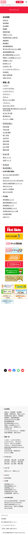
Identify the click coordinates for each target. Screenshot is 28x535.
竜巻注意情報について (10, 208)
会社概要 (6, 26)
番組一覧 (6, 82)
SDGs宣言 (6, 178)
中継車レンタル (7, 61)
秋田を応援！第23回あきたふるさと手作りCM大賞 (14, 109)
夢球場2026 (6, 116)
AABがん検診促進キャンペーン (12, 183)
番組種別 (6, 43)
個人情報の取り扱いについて (9, 522)
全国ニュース (7, 160)
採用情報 (6, 23)
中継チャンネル (7, 35)
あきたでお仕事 (8, 192)
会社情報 (6, 17)
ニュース (6, 154)
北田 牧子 (6, 138)
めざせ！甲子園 (7, 113)
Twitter (5, 370)
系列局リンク (7, 64)
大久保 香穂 (7, 132)
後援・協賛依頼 (7, 75)
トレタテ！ (6, 86)
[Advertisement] (14, 321)
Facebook (14, 370)
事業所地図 (6, 32)
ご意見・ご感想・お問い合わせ (9, 528)
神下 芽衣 (6, 135)
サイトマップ (4, 515)
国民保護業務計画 (8, 52)
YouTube (22, 370)
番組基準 (6, 40)
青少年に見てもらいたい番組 (12, 49)
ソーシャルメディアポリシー (11, 69)
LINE (18, 370)
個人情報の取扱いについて (11, 55)
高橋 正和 (6, 144)
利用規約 (6, 72)
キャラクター (7, 168)
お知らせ (5, 20)
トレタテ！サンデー (8, 91)
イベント (6, 164)
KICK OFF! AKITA (9, 106)
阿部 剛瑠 (6, 127)
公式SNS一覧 (7, 66)
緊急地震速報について (10, 203)
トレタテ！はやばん (8, 88)
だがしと (5, 97)
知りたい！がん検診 (9, 100)
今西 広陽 (6, 130)
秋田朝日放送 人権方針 (10, 38)
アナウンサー (7, 123)
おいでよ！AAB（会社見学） (11, 175)
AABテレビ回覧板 (8, 189)
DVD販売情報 (7, 214)
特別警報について (8, 200)
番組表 (20, 2)
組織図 (5, 29)
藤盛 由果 (6, 150)
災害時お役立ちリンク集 (10, 211)
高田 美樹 (6, 141)
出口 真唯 (6, 147)
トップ (2, 5)
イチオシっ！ (6, 103)
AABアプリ (6, 217)
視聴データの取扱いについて (12, 58)
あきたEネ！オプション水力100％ (13, 180)
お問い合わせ (7, 78)
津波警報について (8, 205)
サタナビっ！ (6, 94)
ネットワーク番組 (8, 119)
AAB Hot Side (7, 186)
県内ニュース (7, 157)
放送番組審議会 (8, 46)
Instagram (9, 370)
